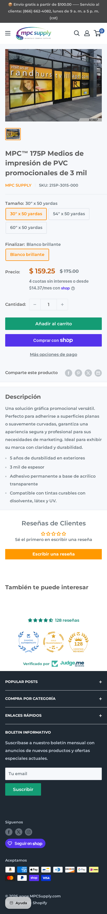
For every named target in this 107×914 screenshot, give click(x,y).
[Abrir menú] (7, 33)
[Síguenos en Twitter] (18, 832)
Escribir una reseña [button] (53, 554)
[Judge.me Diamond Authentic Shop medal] (28, 642)
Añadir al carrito (53, 323)
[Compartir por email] (98, 373)
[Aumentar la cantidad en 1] (62, 304)
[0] (97, 33)
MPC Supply (18, 185)
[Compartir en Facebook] (68, 373)
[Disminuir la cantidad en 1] (34, 304)
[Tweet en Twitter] (88, 373)
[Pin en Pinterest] (78, 373)
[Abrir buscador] (77, 33)
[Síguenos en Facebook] (8, 832)
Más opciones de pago (53, 354)
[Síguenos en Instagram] (28, 832)
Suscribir (23, 789)
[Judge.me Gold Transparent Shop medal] (53, 642)
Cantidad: (15, 304)
